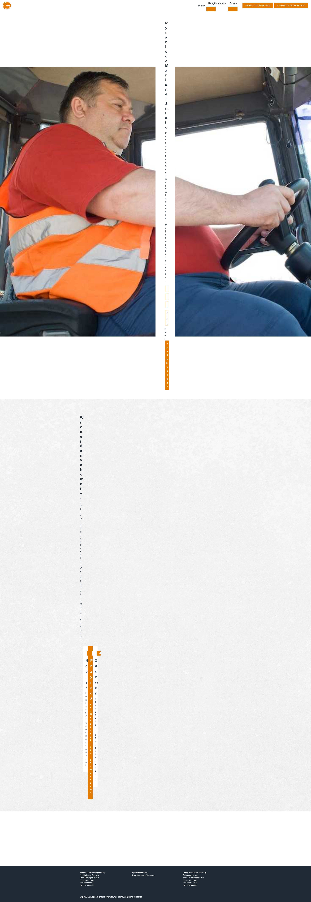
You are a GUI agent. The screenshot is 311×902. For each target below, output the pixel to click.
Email (165, 334)
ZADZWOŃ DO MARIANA (291, 5)
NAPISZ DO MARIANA (257, 5)
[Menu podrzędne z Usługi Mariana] (211, 9)
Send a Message (167, 365)
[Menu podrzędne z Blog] (233, 9)
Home (201, 5)
